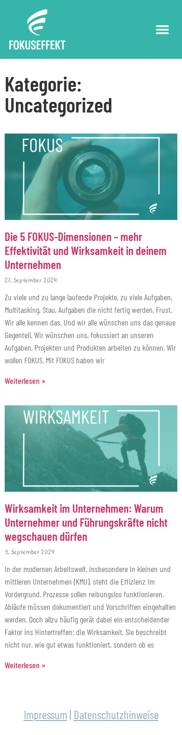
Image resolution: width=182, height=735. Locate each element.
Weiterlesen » (25, 380)
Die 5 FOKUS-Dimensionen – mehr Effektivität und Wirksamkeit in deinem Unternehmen (86, 250)
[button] (162, 29)
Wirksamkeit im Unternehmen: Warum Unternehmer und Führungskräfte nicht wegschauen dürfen (86, 522)
